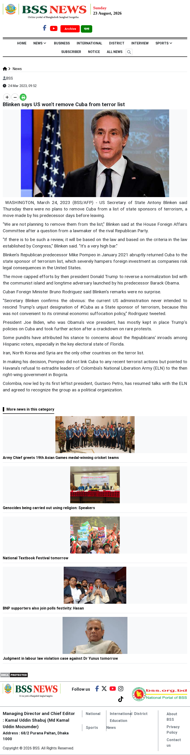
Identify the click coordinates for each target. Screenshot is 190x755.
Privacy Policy (173, 730)
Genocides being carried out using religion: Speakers (49, 508)
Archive (71, 29)
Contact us (174, 743)
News (37, 43)
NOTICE (94, 52)
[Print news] (23, 97)
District (116, 43)
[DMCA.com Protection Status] (14, 674)
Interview (140, 43)
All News (114, 52)
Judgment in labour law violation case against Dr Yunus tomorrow (60, 658)
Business (62, 43)
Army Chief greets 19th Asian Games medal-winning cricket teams (61, 457)
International (89, 43)
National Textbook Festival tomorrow (35, 558)
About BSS (172, 717)
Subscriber (71, 52)
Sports (161, 43)
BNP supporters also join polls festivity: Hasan (43, 608)
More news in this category (30, 409)
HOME (21, 43)
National (93, 714)
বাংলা (86, 29)
